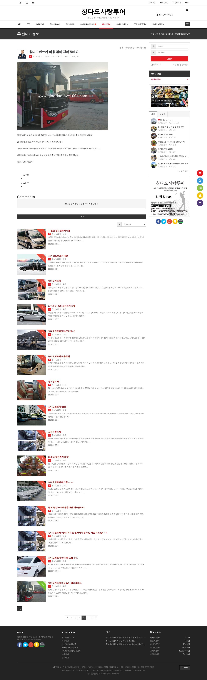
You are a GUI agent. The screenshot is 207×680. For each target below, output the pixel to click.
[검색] (200, 180)
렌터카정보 (106, 24)
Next (186, 96)
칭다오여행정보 (158, 24)
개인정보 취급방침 (69, 644)
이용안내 (65, 654)
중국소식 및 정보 (140, 24)
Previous (153, 96)
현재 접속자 (155, 637)
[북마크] (27, 2)
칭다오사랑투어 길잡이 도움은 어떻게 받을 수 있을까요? (126, 637)
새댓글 (162, 114)
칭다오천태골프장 (165, 149)
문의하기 (65, 657)
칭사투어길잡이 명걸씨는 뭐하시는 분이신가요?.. (125, 644)
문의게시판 (70, 24)
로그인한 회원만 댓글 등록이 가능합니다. (81, 204)
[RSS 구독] (33, 2)
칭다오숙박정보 (122, 24)
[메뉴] (200, 173)
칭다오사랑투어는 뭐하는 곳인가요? (120, 641)
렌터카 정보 (156, 79)
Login (169, 59)
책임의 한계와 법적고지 (71, 651)
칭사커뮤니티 (55, 24)
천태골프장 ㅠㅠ (166, 120)
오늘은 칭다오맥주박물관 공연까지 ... (173, 156)
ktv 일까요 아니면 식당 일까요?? (171, 127)
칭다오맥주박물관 (165, 134)
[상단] (200, 203)
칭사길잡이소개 (68, 637)
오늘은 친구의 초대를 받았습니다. (171, 142)
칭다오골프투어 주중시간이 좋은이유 (173, 163)
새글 (153, 114)
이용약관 (65, 641)
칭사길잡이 (39, 24)
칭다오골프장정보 (87, 24)
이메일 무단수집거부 (70, 647)
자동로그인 (157, 64)
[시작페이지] (20, 2)
